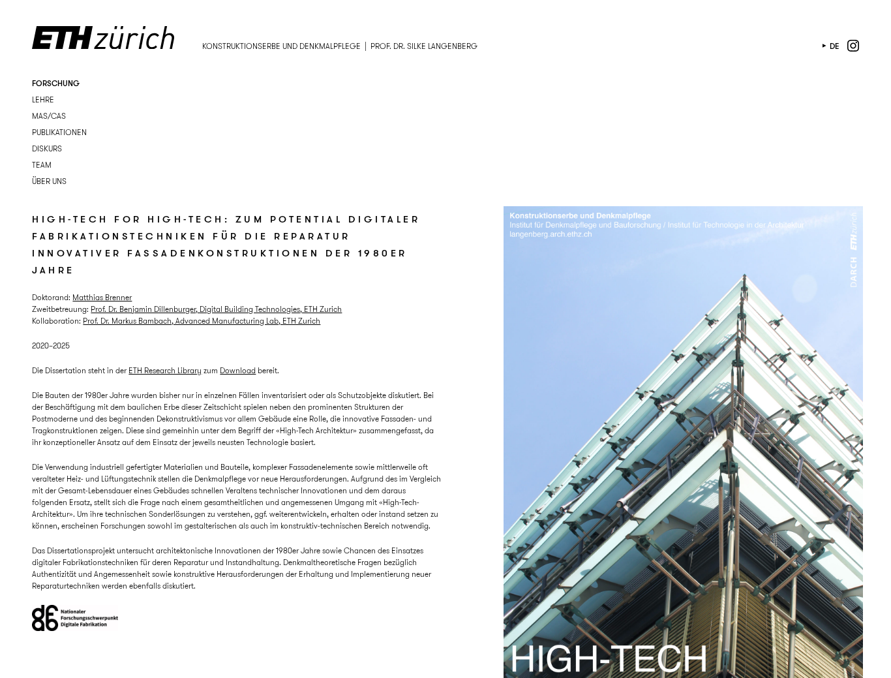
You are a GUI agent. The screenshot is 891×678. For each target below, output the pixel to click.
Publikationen (59, 132)
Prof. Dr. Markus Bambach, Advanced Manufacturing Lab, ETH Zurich (201, 321)
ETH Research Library (165, 370)
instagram (853, 46)
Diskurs (47, 148)
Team (42, 165)
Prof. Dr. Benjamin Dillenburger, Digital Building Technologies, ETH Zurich (216, 309)
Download (238, 370)
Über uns (49, 181)
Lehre (43, 99)
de (834, 46)
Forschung (56, 83)
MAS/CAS (49, 116)
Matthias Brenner (102, 297)
